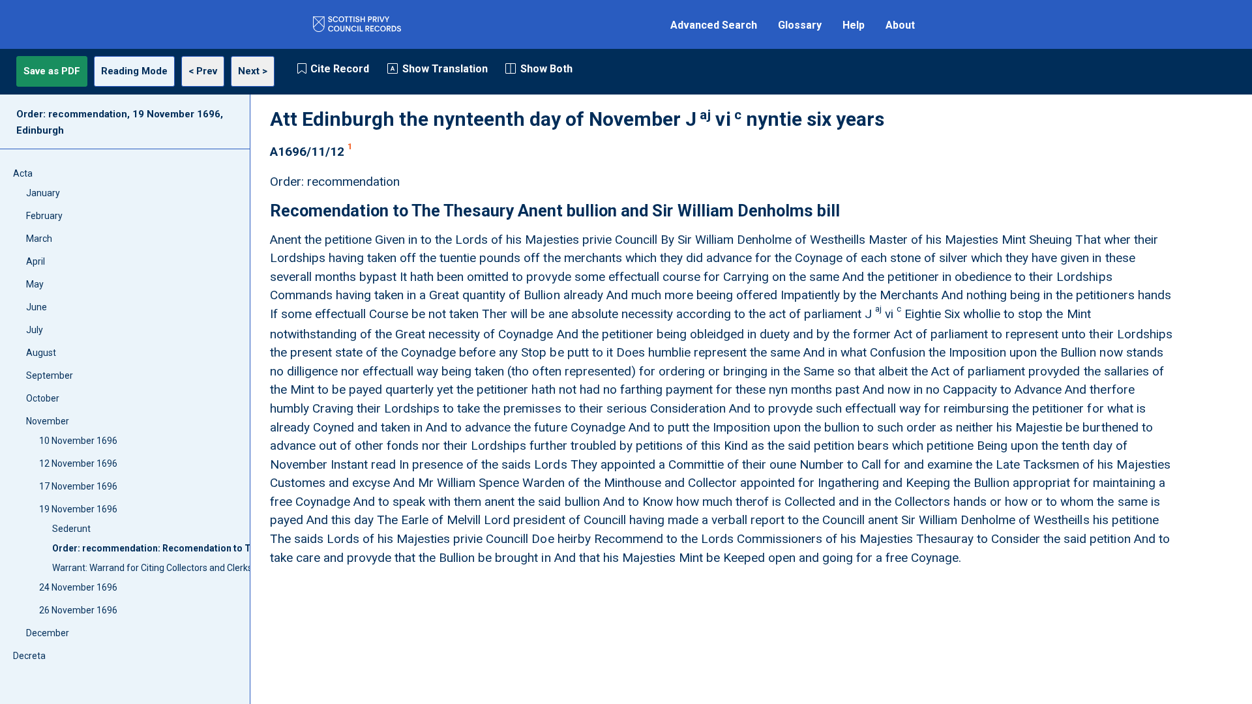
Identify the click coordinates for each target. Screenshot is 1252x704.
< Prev (202, 71)
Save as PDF (51, 71)
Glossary (800, 25)
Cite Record (339, 69)
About (900, 25)
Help (853, 25)
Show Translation (445, 69)
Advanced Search (713, 25)
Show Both (546, 69)
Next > (252, 71)
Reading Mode (134, 71)
